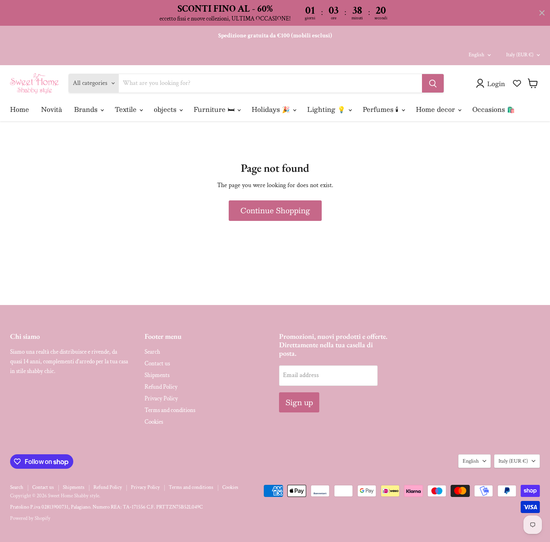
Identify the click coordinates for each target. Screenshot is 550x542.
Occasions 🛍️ (493, 109)
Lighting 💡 (327, 109)
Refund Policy (161, 387)
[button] (492, 83)
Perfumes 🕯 (382, 109)
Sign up (299, 402)
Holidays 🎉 (272, 109)
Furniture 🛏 (215, 109)
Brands (86, 109)
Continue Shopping (275, 210)
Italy (519, 55)
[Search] (433, 83)
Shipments (157, 375)
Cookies (154, 422)
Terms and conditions (170, 410)
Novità (51, 109)
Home (19, 109)
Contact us (157, 363)
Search (152, 352)
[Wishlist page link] (517, 83)
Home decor (436, 109)
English (476, 55)
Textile (127, 109)
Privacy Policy (161, 398)
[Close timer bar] (542, 13)
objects (166, 109)
